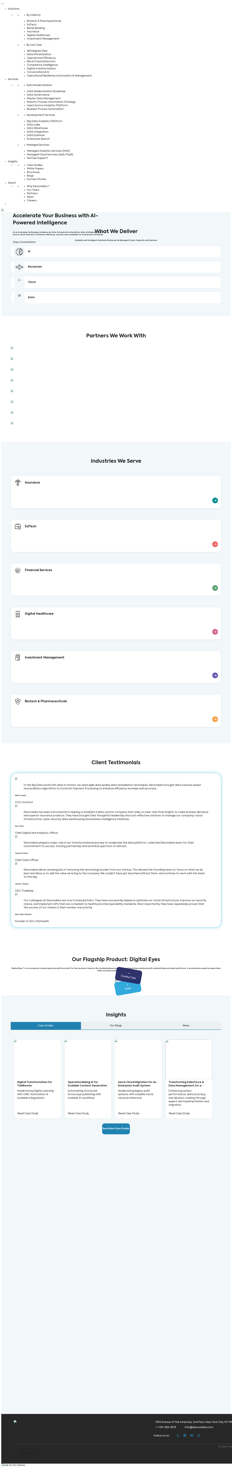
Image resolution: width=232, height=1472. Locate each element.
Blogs (30, 176)
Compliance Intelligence (42, 65)
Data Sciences (36, 135)
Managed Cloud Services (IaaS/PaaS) (50, 154)
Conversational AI (38, 72)
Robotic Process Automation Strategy (51, 102)
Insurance (33, 31)
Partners (32, 193)
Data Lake (33, 125)
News (30, 197)
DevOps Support (37, 158)
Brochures (33, 172)
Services (13, 79)
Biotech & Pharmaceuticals (44, 21)
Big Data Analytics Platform (44, 121)
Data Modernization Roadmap (46, 91)
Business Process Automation (45, 109)
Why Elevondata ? (38, 186)
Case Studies (35, 165)
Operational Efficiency (41, 58)
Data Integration (37, 132)
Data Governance (38, 95)
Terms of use (29, 1453)
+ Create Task (128, 976)
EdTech (31, 25)
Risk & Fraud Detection (41, 61)
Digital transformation (41, 68)
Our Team (33, 190)
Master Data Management (44, 98)
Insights (13, 161)
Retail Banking (36, 28)
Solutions (13, 9)
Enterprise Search (38, 139)
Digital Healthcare (38, 35)
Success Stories (36, 179)
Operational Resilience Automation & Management (59, 76)
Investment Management (43, 39)
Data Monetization (39, 54)
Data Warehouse (37, 128)
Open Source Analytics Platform (47, 105)
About (12, 183)
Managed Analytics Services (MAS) (48, 151)
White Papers (35, 169)
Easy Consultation (24, 242)
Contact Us (15, 204)
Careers (32, 200)
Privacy (25, 1449)
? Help (128, 987)
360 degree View (37, 51)
